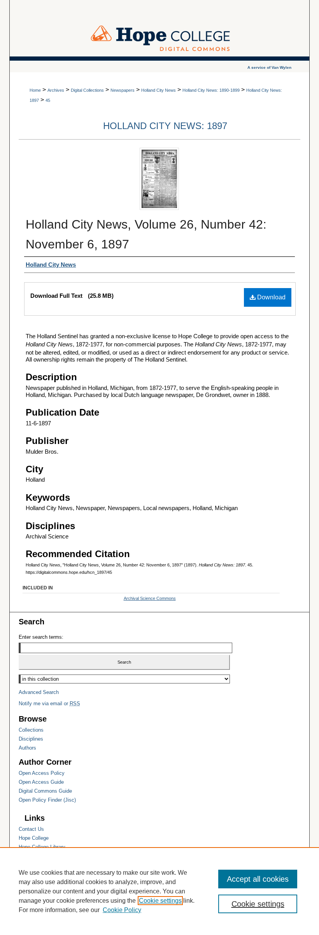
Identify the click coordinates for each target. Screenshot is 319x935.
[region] (159, 891)
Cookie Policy (122, 910)
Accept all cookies (258, 879)
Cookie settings (160, 900)
